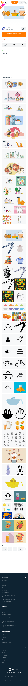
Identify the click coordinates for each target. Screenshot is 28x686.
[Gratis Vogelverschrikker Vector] (9, 199)
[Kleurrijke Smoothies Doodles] (7, 209)
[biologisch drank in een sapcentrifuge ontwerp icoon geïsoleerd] (8, 312)
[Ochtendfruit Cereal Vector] (13, 129)
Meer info (5, 54)
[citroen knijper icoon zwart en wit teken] (8, 534)
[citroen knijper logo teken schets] (8, 546)
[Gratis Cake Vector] (8, 109)
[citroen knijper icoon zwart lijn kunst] (8, 509)
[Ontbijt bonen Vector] (13, 86)
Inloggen (21, 2)
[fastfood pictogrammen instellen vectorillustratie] (19, 250)
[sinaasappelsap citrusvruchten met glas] (7, 240)
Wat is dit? (14, 50)
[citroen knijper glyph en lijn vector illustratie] (8, 449)
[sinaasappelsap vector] (13, 275)
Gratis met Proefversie (14, 34)
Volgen (23, 29)
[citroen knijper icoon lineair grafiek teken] (8, 497)
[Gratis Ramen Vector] (9, 260)
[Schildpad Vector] (13, 174)
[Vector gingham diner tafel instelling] (8, 249)
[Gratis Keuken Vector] (8, 154)
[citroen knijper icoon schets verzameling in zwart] (8, 558)
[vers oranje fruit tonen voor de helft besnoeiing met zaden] (6, 417)
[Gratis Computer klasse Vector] (9, 230)
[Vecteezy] (2, 2)
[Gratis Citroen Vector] (8, 118)
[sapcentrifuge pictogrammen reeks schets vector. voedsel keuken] (13, 634)
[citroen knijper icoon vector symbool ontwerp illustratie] (8, 437)
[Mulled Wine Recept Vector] (13, 187)
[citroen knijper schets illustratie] (8, 360)
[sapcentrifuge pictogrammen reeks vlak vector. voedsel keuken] (9, 426)
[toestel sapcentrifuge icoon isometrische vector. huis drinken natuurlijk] (8, 664)
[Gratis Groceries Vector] (8, 163)
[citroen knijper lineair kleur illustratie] (8, 288)
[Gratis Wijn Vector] (18, 239)
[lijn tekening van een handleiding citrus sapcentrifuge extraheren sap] (8, 676)
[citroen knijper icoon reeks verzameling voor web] (8, 473)
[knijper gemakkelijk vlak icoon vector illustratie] (8, 461)
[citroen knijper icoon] (8, 521)
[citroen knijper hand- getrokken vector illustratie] (8, 348)
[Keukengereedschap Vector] (13, 98)
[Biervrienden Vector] (13, 143)
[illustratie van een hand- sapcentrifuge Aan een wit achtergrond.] (8, 300)
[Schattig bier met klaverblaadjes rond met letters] (17, 209)
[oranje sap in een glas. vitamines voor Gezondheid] (8, 570)
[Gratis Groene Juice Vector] (9, 220)
